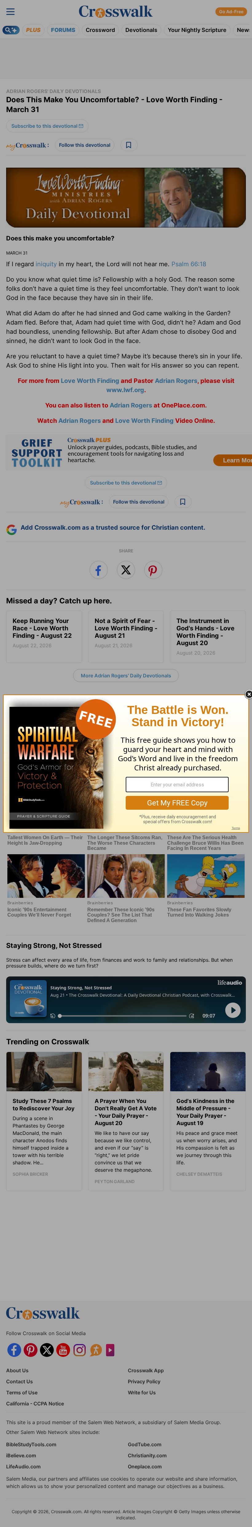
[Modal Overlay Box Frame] (126, 764)
